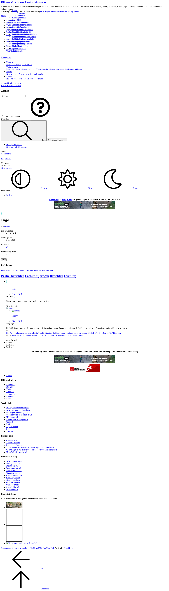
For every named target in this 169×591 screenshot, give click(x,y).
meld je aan (67, 199)
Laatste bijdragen (75, 69)
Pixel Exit (68, 548)
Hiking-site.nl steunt (14, 417)
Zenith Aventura (13, 443)
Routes (14, 10)
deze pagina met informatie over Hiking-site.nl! (59, 11)
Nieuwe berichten (13, 64)
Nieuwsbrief (17, 46)
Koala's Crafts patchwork (16, 452)
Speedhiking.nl (12, 487)
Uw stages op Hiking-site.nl (18, 412)
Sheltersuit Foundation (15, 445)
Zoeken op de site (19, 48)
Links (8, 424)
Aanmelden (6, 154)
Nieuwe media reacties (58, 69)
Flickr (8, 34)
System (44, 188)
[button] (40, 116)
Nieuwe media (42, 69)
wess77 (15, 316)
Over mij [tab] (70, 276)
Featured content (13, 69)
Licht (90, 188)
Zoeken (9, 431)
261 (8, 247)
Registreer (53, 199)
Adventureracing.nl (14, 461)
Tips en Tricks (12, 426)
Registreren (6, 158)
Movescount (11, 27)
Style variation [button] (7, 168)
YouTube (10, 391)
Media (9, 72)
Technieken (11, 44)
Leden (9, 76)
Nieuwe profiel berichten (32, 79)
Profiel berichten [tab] (12, 276)
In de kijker (16, 18)
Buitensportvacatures (20, 41)
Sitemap (15, 44)
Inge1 (14, 289)
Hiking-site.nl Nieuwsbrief (17, 408)
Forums (9, 62)
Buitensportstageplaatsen (22, 44)
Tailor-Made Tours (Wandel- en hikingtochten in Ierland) (30, 447)
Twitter (9, 389)
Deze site (15, 20)
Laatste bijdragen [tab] (37, 276)
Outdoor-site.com (13, 482)
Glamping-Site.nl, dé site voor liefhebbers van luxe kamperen (31, 450)
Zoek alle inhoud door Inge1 (13, 270)
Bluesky (9, 387)
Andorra (20, 27)
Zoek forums (27, 64)
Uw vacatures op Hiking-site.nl (19, 415)
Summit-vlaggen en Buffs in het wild (25, 30)
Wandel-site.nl (12, 489)
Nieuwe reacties (25, 74)
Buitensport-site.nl (14, 470)
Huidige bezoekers (14, 79)
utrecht (7, 226)
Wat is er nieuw (12, 67)
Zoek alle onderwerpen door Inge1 (39, 270)
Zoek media (38, 74)
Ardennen (21, 13)
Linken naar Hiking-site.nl (17, 419)
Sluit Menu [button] (5, 190)
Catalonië (21, 15)
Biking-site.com (13, 463)
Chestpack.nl (11, 440)
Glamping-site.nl (13, 480)
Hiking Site (6, 58)
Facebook (10, 20)
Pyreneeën (21, 18)
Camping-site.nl (13, 473)
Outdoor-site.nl (12, 485)
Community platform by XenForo (27, 548)
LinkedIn (10, 396)
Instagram (10, 30)
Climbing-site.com (14, 475)
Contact (15, 51)
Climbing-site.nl (13, 478)
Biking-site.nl (12, 466)
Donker (135, 188)
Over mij (20, 22)
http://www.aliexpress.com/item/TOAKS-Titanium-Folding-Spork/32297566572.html (47, 335)
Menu (3, 16)
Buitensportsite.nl (13, 468)
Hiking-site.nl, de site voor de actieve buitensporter (23, 2)
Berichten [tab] (56, 276)
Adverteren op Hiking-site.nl (18, 410)
